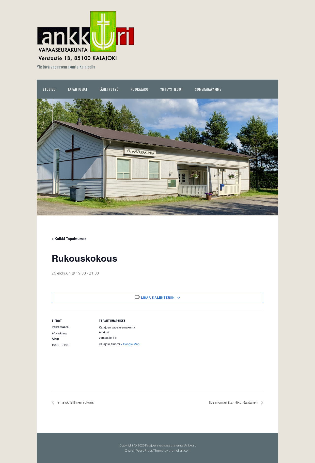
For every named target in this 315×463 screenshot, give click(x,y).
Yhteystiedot (171, 89)
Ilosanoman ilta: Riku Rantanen (234, 402)
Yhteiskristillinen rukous (75, 402)
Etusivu (49, 89)
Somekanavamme (208, 89)
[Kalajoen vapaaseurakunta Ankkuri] (86, 58)
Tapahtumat (78, 89)
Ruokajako (139, 89)
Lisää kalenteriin (158, 297)
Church (130, 450)
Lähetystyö (109, 89)
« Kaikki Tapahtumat (69, 238)
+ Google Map (130, 344)
